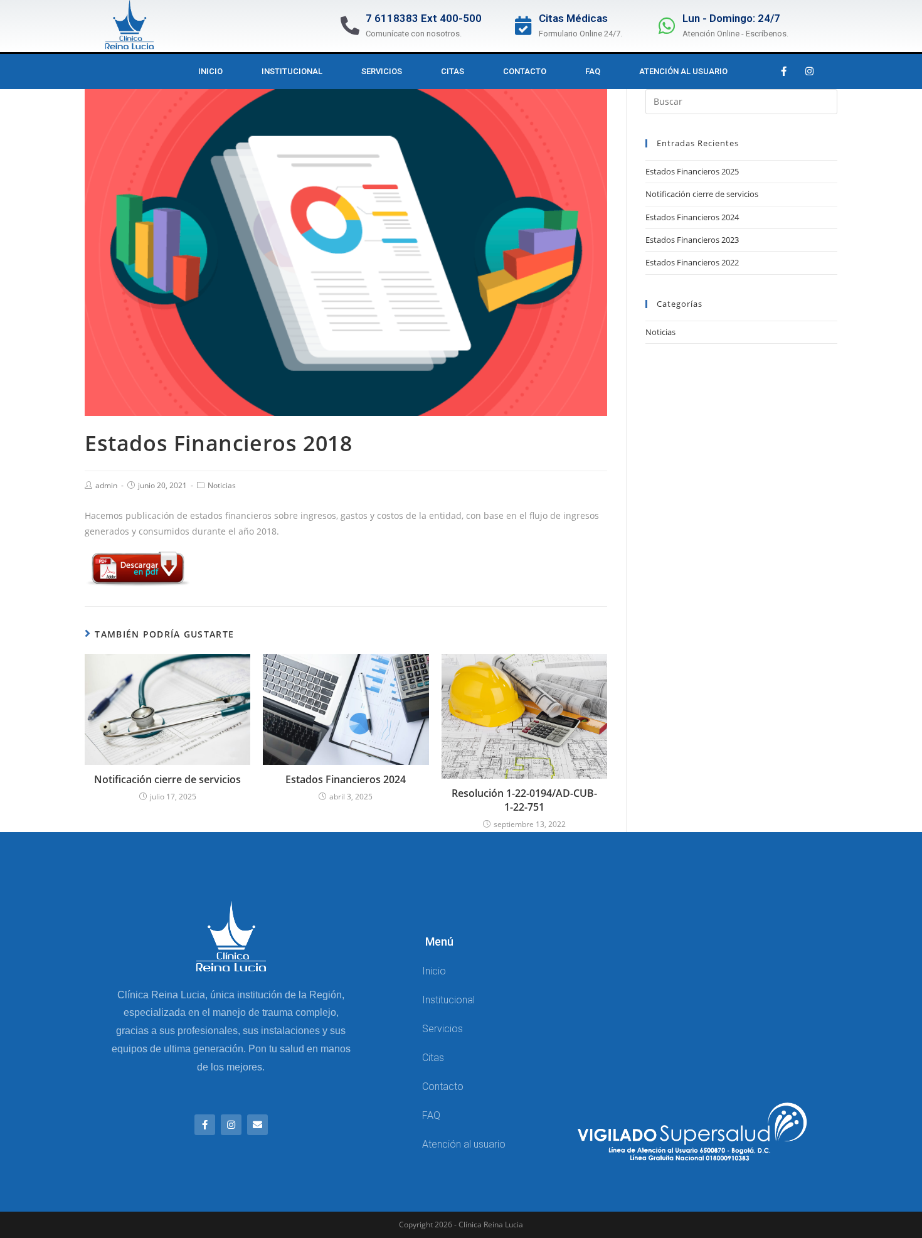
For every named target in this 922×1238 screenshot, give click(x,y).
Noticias (222, 485)
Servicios (381, 71)
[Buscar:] (741, 100)
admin (106, 485)
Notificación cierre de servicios (167, 779)
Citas (452, 71)
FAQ (592, 71)
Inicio (210, 71)
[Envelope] (257, 1124)
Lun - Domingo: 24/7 (731, 18)
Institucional (292, 71)
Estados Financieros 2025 (692, 171)
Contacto (524, 71)
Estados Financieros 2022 (692, 262)
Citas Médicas (573, 18)
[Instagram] (809, 71)
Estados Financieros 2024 (345, 779)
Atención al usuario (683, 71)
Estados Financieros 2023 (692, 239)
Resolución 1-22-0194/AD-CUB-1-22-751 (524, 800)
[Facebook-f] (783, 71)
